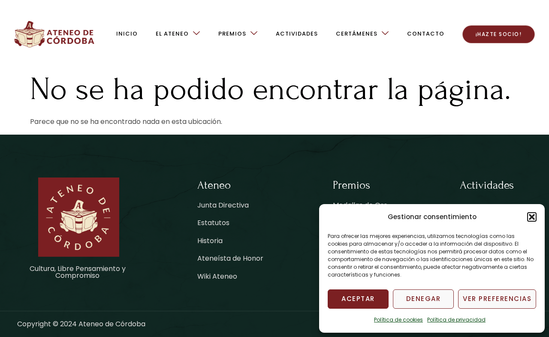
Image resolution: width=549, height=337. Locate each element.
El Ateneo (172, 34)
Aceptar (358, 298)
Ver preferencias (497, 298)
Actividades (297, 34)
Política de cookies (398, 319)
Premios (232, 34)
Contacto (425, 34)
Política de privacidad (456, 319)
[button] (532, 217)
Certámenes (356, 34)
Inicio (127, 34)
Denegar (423, 298)
